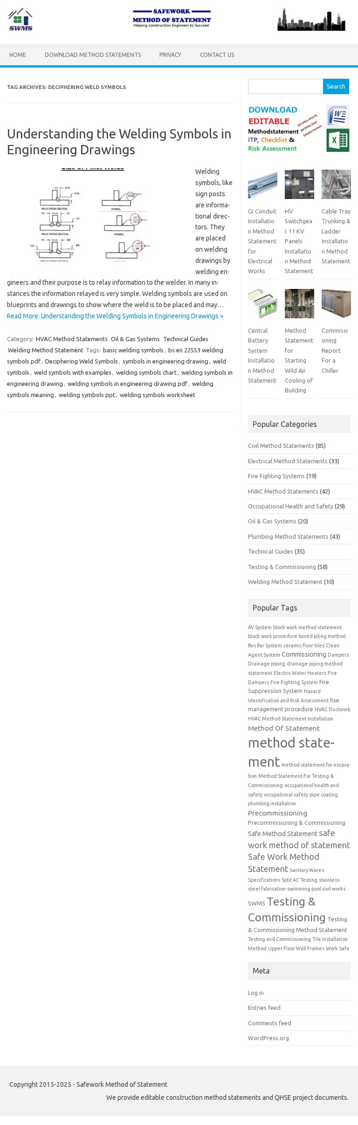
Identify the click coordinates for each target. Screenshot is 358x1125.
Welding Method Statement (45, 350)
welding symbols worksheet (157, 394)
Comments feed (269, 1023)
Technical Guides (185, 339)
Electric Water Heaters (300, 673)
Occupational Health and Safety (290, 506)
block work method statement (307, 627)
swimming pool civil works (316, 889)
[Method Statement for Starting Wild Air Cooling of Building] (299, 307)
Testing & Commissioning (282, 566)
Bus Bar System (265, 645)
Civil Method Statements (281, 445)
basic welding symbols (133, 350)
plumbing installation (272, 803)
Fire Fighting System (294, 682)
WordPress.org (268, 1038)
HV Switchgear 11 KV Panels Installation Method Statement (299, 241)
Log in (256, 992)
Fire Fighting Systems (276, 476)
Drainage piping (266, 663)
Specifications (264, 880)
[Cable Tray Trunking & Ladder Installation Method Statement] (336, 188)
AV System (260, 627)
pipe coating (324, 794)
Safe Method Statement (282, 833)
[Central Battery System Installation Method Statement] (262, 307)
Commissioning (304, 654)
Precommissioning (277, 813)
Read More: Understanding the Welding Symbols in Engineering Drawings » (115, 316)
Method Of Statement (284, 728)
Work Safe (338, 948)
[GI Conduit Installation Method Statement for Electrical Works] (262, 188)
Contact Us (217, 55)
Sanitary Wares (306, 870)
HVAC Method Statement (277, 718)
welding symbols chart (146, 372)
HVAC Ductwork (333, 709)
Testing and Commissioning (279, 939)
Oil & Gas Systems (135, 339)
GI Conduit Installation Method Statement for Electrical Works (262, 241)
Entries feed (264, 1007)
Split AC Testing (299, 880)
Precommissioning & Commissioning (296, 822)
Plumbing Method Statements (288, 536)
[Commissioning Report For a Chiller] (336, 307)
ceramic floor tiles (303, 645)
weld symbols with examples (72, 372)
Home (17, 55)
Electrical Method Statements (288, 461)
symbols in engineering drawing (165, 361)
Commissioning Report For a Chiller (335, 350)
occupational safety (286, 794)
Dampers (338, 655)
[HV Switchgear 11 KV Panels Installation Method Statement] (299, 188)
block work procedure (272, 636)
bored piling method (322, 636)
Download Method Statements (93, 55)
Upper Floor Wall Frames (296, 948)
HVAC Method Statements (72, 339)
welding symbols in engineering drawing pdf (127, 383)
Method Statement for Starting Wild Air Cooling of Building (299, 360)
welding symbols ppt (87, 394)
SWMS (256, 903)
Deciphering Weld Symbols (81, 361)
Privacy (170, 55)
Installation (320, 718)
